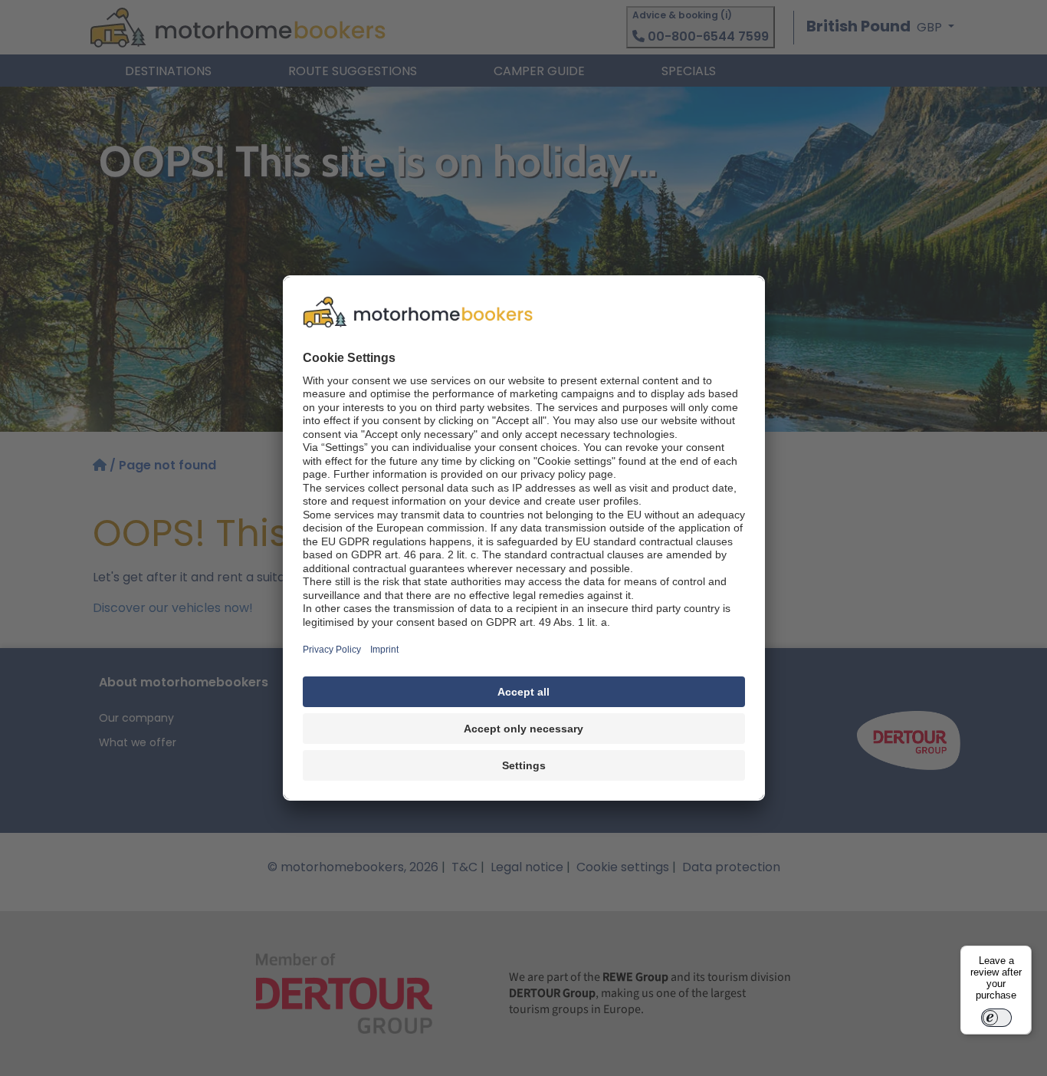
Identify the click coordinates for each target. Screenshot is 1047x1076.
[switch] (996, 1018)
